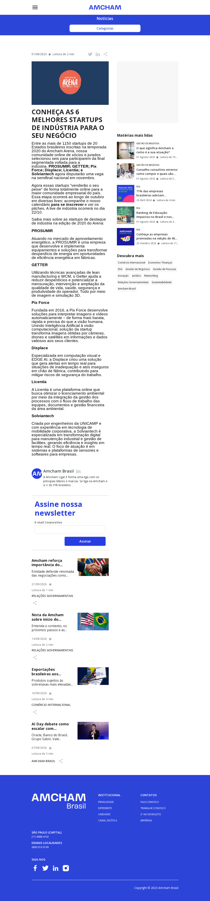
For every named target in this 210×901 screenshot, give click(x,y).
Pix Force (40, 302)
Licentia (39, 382)
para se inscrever (67, 204)
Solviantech (43, 416)
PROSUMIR (42, 231)
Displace (40, 348)
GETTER (40, 265)
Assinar (85, 541)
